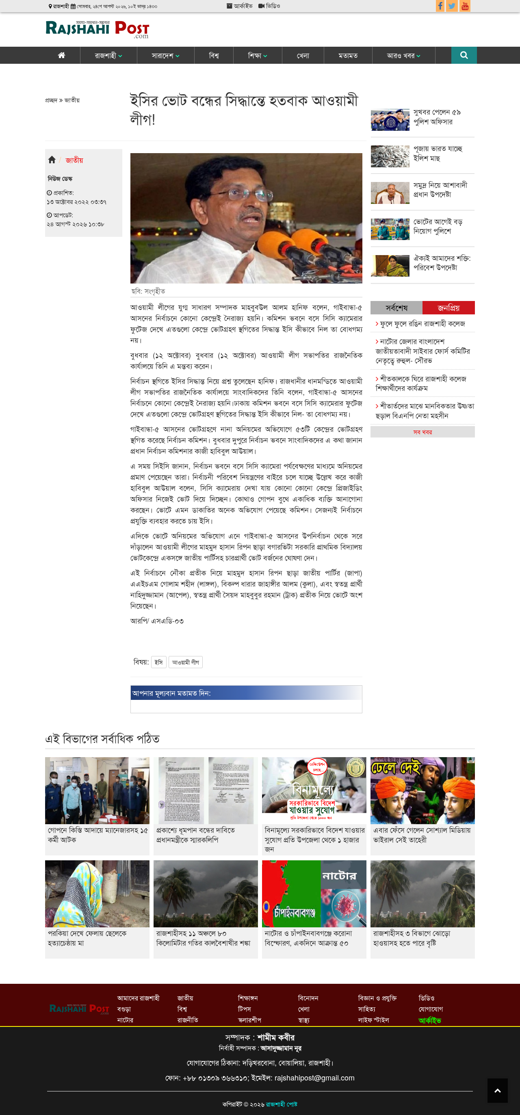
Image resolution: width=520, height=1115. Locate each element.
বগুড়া (124, 1008)
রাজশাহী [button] (106, 55)
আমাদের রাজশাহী (138, 997)
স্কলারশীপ (249, 1019)
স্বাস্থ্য (304, 1019)
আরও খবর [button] (401, 55)
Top (498, 1090)
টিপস (244, 1008)
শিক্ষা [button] (255, 55)
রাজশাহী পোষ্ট (281, 1104)
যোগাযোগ (431, 1008)
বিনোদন (308, 997)
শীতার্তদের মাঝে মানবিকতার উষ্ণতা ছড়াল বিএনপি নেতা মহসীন (425, 410)
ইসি (159, 662)
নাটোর (125, 1019)
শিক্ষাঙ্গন (248, 997)
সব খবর (423, 431)
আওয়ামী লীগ (185, 662)
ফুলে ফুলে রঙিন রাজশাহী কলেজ (421, 323)
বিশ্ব (214, 55)
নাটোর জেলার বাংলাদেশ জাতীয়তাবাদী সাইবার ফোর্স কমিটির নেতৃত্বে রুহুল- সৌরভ (423, 350)
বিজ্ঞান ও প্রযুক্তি (377, 997)
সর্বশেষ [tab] (396, 307)
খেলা (303, 55)
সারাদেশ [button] (164, 55)
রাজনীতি (188, 1019)
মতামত (348, 55)
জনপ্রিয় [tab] (449, 307)
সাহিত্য (366, 1008)
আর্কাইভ (242, 5)
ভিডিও (272, 5)
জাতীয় (71, 99)
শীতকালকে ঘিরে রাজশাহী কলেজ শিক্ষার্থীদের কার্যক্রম (421, 383)
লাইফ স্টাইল (373, 1019)
